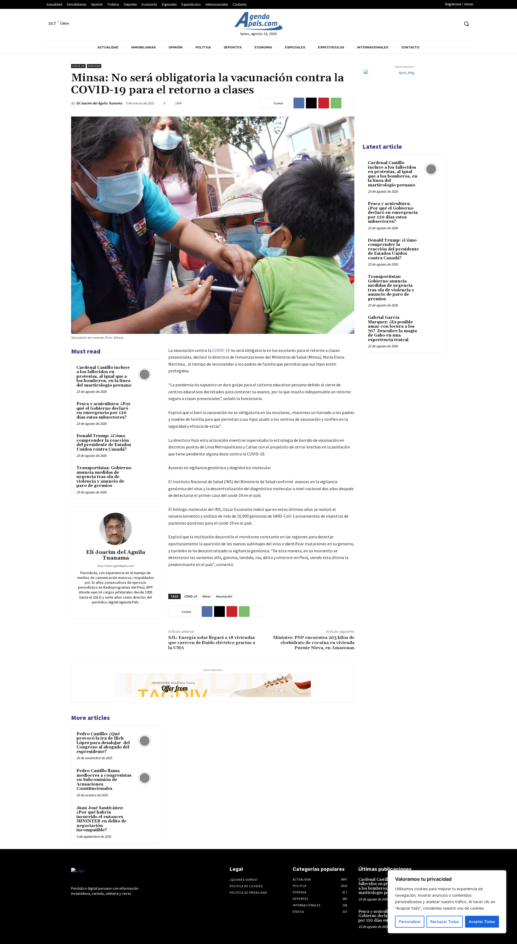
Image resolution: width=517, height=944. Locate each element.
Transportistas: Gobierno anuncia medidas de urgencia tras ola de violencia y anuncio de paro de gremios (103, 476)
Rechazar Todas (444, 921)
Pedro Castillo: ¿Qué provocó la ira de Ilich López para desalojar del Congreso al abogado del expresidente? (103, 742)
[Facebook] (404, 23)
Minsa (206, 596)
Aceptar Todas (482, 921)
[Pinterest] (323, 103)
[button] (466, 23)
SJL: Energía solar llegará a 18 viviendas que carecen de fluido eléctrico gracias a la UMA (211, 642)
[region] (447, 901)
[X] (445, 23)
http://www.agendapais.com (115, 566)
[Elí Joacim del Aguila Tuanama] (115, 529)
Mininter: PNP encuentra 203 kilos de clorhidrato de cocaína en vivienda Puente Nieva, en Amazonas (313, 642)
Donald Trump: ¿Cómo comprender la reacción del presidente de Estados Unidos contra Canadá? (103, 442)
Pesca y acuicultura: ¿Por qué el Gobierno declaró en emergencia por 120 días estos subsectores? (103, 410)
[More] (348, 103)
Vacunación (224, 596)
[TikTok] (434, 23)
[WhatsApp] (336, 103)
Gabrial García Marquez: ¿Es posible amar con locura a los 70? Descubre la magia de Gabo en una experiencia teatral (392, 328)
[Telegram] (424, 23)
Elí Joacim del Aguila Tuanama (99, 103)
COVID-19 (221, 350)
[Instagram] (414, 23)
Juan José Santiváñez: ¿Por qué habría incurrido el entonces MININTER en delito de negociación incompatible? (101, 819)
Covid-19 (78, 66)
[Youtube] (455, 23)
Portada (94, 66)
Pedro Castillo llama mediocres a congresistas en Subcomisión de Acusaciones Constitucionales (103, 779)
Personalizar (410, 921)
